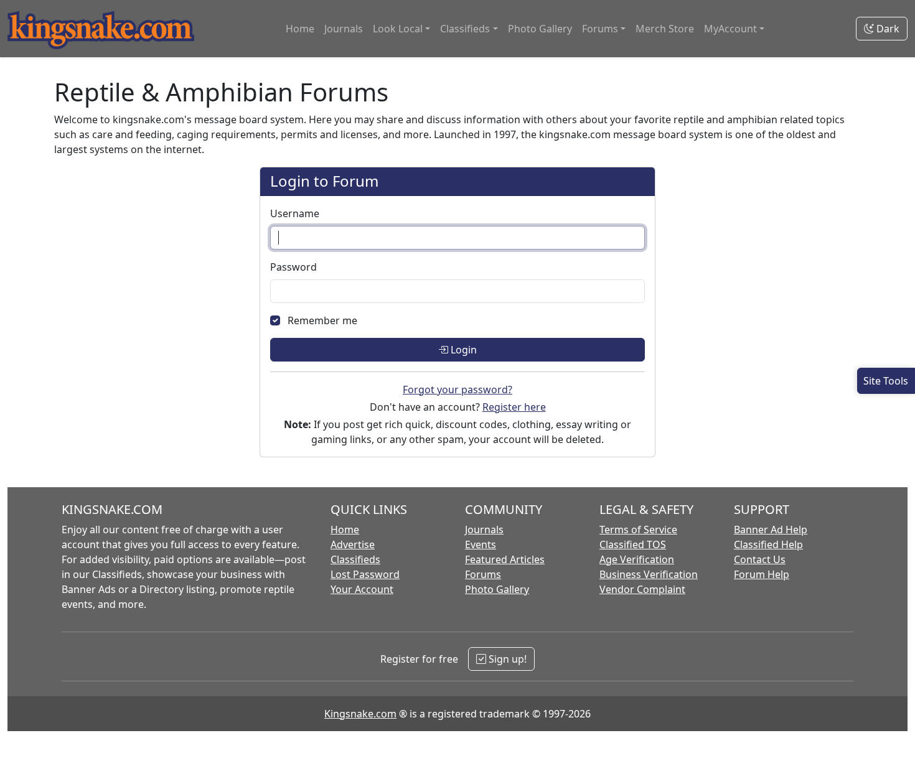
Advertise (353, 544)
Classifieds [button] (465, 28)
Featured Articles (505, 559)
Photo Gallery (540, 28)
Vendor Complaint (642, 589)
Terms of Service (638, 529)
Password (293, 267)
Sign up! (506, 659)
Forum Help (761, 574)
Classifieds (355, 559)
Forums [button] (600, 28)
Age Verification (636, 559)
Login (462, 350)
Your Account (362, 589)
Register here (514, 407)
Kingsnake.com (360, 714)
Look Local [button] (398, 28)
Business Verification (648, 574)
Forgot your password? (457, 389)
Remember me (322, 320)
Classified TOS (632, 544)
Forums (483, 574)
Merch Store (665, 28)
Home (300, 28)
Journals (343, 28)
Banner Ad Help (770, 529)
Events (480, 544)
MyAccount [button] (730, 28)
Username (294, 213)
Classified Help (768, 544)
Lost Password (365, 574)
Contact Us (760, 559)
